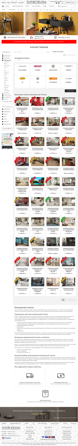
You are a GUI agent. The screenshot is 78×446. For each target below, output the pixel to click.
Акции (8, 2)
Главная (64, 54)
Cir (4, 68)
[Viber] (59, 2)
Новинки (4, 2)
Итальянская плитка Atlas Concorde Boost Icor (68, 210)
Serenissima (6, 87)
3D (33, 423)
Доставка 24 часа (29, 431)
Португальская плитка (8, 95)
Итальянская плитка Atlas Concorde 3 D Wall (22, 110)
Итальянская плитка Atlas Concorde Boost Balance (37, 210)
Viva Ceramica (6, 92)
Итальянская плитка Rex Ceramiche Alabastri (68, 110)
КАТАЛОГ (27, 6)
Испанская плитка (7, 58)
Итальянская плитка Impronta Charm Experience (37, 290)
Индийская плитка (7, 55)
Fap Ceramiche (6, 72)
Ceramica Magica (7, 65)
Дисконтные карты (30, 439)
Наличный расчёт (48, 431)
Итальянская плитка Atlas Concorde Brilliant (53, 270)
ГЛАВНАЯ (4, 423)
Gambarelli (6, 73)
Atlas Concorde (6, 62)
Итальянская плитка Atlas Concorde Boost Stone (37, 250)
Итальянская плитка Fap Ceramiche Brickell (37, 270)
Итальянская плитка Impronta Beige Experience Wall (22, 190)
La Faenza (5, 80)
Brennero (5, 63)
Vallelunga (6, 89)
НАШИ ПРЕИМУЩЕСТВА (17, 6)
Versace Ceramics (7, 90)
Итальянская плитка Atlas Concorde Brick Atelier (22, 270)
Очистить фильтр (7, 128)
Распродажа (14, 2)
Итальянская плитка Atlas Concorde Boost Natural (53, 230)
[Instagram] (6, 438)
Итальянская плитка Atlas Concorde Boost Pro (22, 250)
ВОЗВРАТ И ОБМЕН (55, 423)
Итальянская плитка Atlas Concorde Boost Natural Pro (68, 230)
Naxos (5, 82)
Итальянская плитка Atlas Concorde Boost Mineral (22, 230)
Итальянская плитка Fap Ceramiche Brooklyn (68, 270)
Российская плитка (7, 97)
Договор (30, 435)
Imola (5, 75)
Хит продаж (20, 2)
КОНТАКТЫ (51, 6)
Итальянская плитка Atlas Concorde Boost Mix (37, 230)
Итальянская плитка (7, 60)
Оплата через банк (48, 435)
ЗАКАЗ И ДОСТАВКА (36, 6)
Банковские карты (48, 433)
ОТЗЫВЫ (45, 6)
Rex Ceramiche (6, 85)
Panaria (5, 83)
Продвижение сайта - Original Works (48, 439)
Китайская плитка (7, 94)
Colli (5, 70)
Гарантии (30, 437)
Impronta (5, 77)
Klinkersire (6, 78)
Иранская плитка (7, 56)
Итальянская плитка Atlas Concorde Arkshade (68, 150)
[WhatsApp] (56, 2)
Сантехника (6, 99)
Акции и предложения (30, 433)
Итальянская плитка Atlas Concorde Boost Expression (53, 210)
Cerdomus (5, 67)
